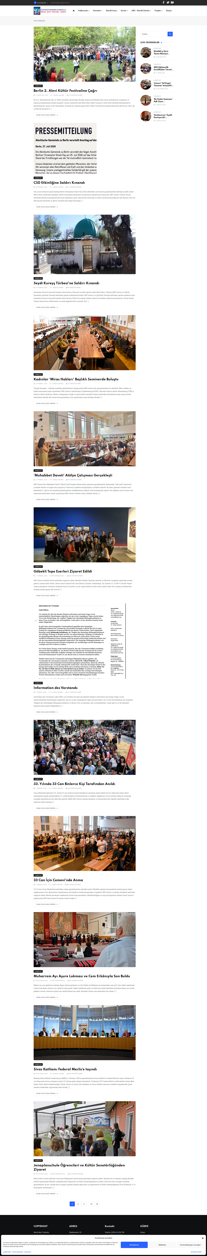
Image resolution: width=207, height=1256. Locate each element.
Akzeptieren (134, 1245)
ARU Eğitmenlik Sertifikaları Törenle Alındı (163, 69)
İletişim (169, 11)
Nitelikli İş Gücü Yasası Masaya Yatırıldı (161, 53)
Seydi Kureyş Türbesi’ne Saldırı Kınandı (66, 283)
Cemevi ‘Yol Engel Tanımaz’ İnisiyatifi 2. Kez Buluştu (163, 85)
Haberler (157, 48)
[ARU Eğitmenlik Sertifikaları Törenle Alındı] (145, 68)
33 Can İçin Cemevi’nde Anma (58, 880)
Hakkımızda (83, 11)
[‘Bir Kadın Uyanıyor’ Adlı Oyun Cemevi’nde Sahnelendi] (145, 100)
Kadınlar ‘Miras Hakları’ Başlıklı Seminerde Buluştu (66, 3)
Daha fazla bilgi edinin (45, 115)
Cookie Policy (7, 1252)
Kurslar (123, 11)
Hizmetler (97, 11)
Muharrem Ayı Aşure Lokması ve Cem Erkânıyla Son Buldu (82, 976)
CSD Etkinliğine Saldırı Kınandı (59, 183)
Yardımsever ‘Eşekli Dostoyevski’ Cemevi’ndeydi (163, 117)
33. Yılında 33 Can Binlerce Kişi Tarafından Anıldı (74, 784)
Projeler (158, 11)
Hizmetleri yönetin (196, 1252)
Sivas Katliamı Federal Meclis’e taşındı (65, 1069)
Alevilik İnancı (111, 11)
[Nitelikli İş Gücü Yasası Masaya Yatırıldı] (145, 52)
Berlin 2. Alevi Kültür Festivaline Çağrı (65, 91)
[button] (203, 1238)
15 (91, 1204)
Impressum (27, 1252)
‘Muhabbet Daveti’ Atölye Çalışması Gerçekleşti (73, 475)
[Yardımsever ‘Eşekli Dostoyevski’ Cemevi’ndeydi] (145, 116)
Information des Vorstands (56, 688)
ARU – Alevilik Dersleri (140, 11)
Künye (142, 1232)
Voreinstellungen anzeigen (190, 1245)
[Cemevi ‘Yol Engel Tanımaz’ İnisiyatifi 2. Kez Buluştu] (145, 84)
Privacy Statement (17, 1252)
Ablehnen (162, 1245)
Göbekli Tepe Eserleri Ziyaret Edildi (63, 571)
